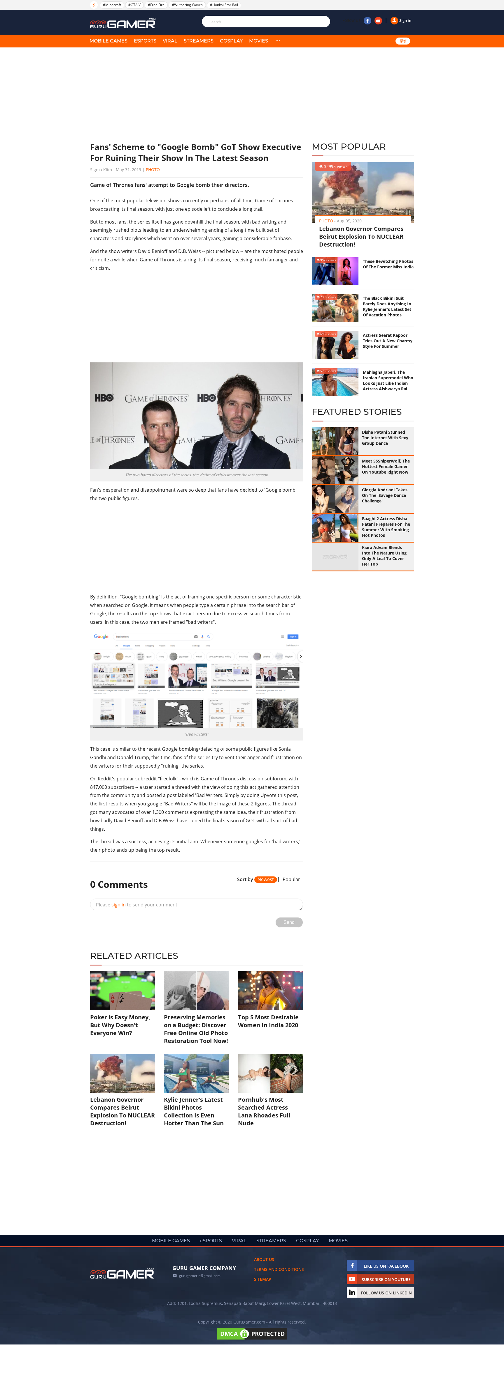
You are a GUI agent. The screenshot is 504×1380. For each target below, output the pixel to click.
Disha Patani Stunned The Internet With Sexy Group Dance (385, 437)
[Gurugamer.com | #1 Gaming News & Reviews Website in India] (123, 23)
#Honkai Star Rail (224, 4)
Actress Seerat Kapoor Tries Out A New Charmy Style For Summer (387, 340)
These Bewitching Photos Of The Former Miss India (388, 264)
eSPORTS (145, 41)
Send (289, 922)
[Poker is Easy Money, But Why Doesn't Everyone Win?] (122, 990)
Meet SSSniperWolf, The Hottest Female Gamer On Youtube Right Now (386, 466)
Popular (291, 880)
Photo (153, 169)
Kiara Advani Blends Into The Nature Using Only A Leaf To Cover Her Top (384, 556)
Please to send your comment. (137, 904)
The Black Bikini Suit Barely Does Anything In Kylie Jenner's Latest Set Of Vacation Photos (387, 306)
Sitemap (262, 1279)
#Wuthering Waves (187, 4)
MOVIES (258, 41)
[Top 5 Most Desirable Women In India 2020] (270, 990)
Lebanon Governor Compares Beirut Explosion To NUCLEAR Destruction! (361, 236)
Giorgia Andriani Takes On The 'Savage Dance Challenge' (384, 495)
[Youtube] (378, 20)
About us (264, 1259)
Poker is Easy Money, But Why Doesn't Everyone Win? (120, 1025)
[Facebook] (367, 20)
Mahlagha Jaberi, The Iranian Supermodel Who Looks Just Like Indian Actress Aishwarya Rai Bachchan (388, 380)
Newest (266, 879)
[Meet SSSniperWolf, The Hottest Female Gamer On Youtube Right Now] (335, 470)
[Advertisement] (196, 94)
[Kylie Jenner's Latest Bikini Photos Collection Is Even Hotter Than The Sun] (196, 1073)
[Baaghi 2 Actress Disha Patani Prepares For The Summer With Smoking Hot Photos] (335, 528)
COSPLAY (231, 41)
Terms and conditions (279, 1269)
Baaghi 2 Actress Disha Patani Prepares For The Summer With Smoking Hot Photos (386, 527)
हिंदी (403, 41)
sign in (118, 904)
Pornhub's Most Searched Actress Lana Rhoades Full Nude (264, 1111)
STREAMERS (199, 41)
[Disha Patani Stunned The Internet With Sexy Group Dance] (335, 441)
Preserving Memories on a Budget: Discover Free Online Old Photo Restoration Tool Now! (196, 1029)
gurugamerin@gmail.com (199, 1275)
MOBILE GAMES (108, 41)
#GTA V (134, 4)
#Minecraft (112, 4)
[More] (277, 41)
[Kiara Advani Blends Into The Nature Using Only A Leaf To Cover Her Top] (335, 557)
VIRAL (170, 41)
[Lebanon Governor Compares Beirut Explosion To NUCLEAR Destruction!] (122, 1073)
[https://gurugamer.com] (122, 1273)
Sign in (405, 20)
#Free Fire (156, 4)
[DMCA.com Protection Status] (252, 1339)
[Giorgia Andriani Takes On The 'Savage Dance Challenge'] (335, 499)
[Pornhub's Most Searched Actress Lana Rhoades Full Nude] (270, 1073)
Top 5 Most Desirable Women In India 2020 (268, 1021)
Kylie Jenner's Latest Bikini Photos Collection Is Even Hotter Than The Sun (194, 1111)
